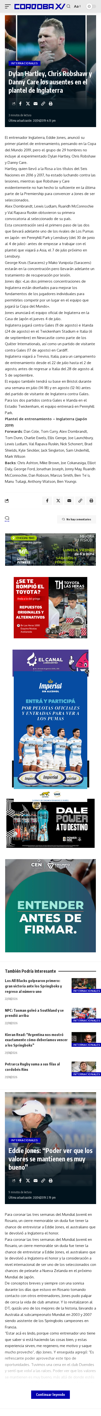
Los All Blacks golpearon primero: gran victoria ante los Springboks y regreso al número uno (33, 986)
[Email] (35, 103)
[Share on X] (28, 103)
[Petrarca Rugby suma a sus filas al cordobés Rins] (84, 1069)
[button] (9, 6)
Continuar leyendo (50, 1394)
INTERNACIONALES (24, 63)
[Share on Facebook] (20, 103)
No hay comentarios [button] (78, 519)
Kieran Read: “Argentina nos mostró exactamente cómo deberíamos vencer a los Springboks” (36, 1040)
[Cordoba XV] (39, 6)
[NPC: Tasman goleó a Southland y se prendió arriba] (84, 1015)
